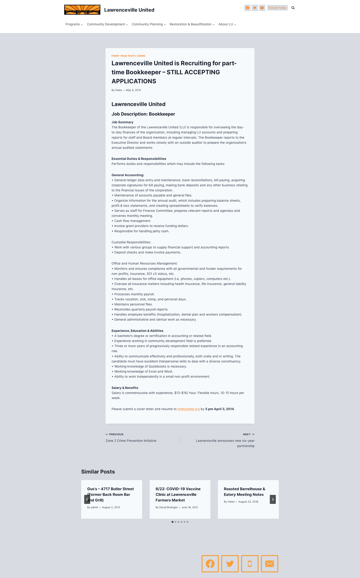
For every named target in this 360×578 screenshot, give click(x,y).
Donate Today (277, 7)
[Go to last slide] (87, 499)
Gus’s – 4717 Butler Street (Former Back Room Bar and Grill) (110, 494)
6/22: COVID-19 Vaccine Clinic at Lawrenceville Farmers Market (178, 494)
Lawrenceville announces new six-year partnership (225, 440)
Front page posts (124, 55)
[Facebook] (247, 8)
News (141, 55)
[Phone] (249, 563)
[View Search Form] (293, 8)
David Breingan (168, 507)
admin (94, 507)
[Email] (262, 8)
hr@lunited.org (189, 409)
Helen (118, 90)
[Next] (273, 499)
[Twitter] (255, 8)
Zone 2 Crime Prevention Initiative (131, 438)
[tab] (172, 522)
